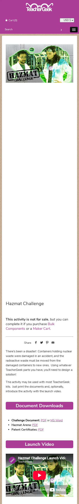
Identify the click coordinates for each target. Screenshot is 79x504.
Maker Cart (41, 328)
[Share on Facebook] (36, 343)
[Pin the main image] (47, 343)
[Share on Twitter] (42, 343)
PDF (43, 420)
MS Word (56, 420)
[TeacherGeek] (39, 13)
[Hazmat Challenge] (39, 63)
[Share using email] (53, 343)
